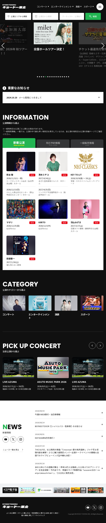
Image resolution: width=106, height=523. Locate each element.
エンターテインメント (61, 6)
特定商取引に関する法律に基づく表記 (45, 513)
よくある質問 (11, 513)
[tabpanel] (53, 209)
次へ (100, 345)
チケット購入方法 (23, 513)
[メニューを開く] (99, 6)
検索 (95, 16)
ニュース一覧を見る (11, 449)
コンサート (42, 6)
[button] (37, 76)
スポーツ (88, 6)
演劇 (78, 6)
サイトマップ (40, 515)
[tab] (19, 143)
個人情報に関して (27, 515)
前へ (92, 345)
